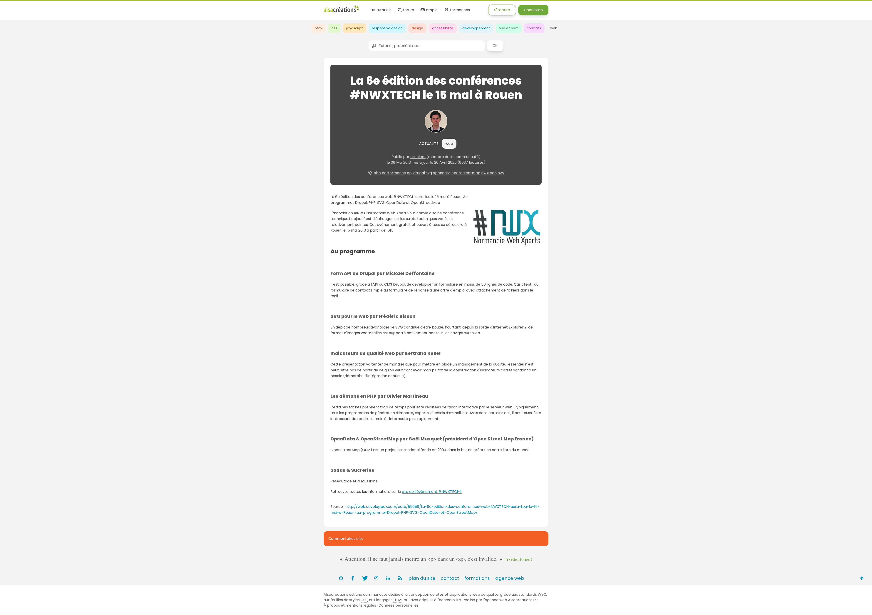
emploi (431, 10)
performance (394, 172)
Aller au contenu (44, 7)
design (417, 28)
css (334, 28)
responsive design (387, 28)
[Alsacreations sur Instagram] (376, 578)
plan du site (422, 578)
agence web (509, 578)
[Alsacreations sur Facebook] (352, 578)
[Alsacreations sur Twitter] (364, 578)
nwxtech (489, 172)
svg (429, 172)
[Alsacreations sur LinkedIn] (388, 578)
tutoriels (383, 10)
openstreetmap (465, 172)
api (409, 172)
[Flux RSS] (400, 578)
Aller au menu (12, 7)
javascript (354, 28)
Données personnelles (399, 605)
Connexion (533, 9)
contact (450, 578)
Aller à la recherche (82, 7)
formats (534, 28)
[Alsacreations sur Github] (341, 578)
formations (459, 10)
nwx (501, 172)
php (377, 172)
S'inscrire (502, 9)
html (318, 28)
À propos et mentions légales (350, 605)
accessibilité (442, 28)
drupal (419, 172)
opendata (442, 172)
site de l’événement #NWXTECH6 (432, 491)
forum (408, 10)
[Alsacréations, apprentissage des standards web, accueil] (341, 11)
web (553, 28)
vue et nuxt (508, 28)
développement (476, 28)
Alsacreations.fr (522, 600)
